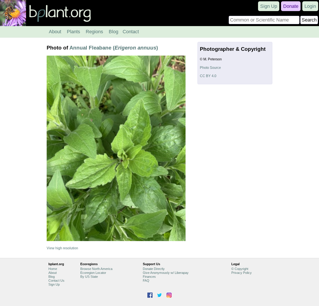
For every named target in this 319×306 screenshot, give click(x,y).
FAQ (146, 280)
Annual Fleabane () (113, 48)
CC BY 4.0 (208, 76)
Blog (113, 31)
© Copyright (239, 269)
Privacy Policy (241, 273)
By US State (89, 276)
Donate (290, 6)
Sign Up (268, 6)
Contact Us (56, 280)
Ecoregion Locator (93, 273)
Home (52, 269)
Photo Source (210, 67)
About (55, 31)
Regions (94, 31)
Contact (131, 31)
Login (310, 6)
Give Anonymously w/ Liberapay (166, 273)
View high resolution (62, 248)
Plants (73, 31)
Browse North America (96, 269)
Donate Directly (154, 269)
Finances (149, 276)
